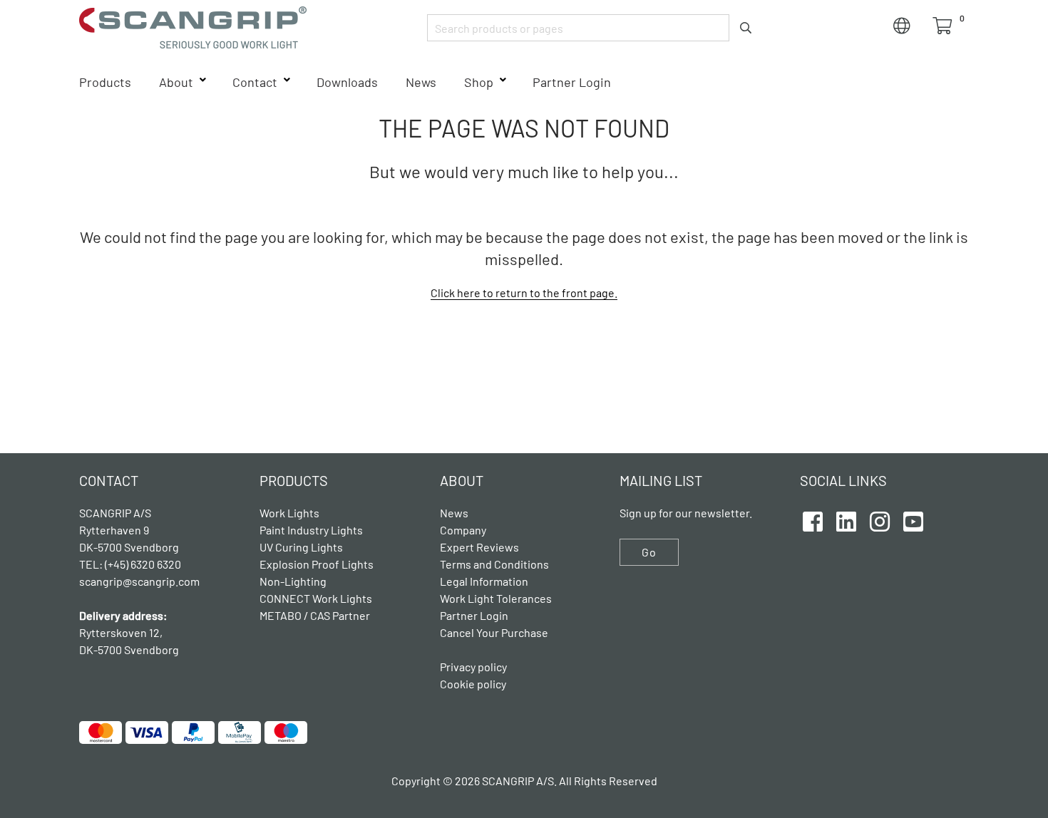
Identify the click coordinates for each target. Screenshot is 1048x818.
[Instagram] (880, 519)
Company (463, 530)
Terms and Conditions (494, 564)
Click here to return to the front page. (524, 292)
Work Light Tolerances (496, 598)
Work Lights (289, 512)
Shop (478, 82)
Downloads (347, 82)
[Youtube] (913, 519)
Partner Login (572, 82)
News (421, 82)
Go (649, 552)
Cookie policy (473, 683)
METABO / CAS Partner (315, 615)
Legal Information (484, 581)
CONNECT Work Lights (316, 598)
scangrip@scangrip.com (139, 581)
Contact (254, 82)
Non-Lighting (293, 581)
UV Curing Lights (301, 547)
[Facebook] (813, 519)
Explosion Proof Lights (317, 564)
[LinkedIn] (846, 519)
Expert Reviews (479, 547)
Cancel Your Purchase (494, 632)
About (176, 82)
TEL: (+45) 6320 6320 (131, 564)
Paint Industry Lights (311, 530)
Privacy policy (473, 666)
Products (105, 82)
